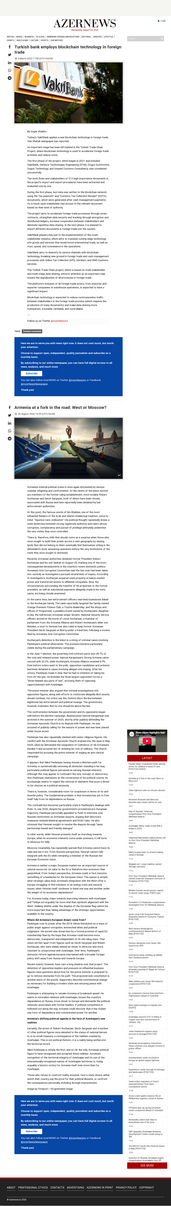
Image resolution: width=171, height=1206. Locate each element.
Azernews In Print (100, 1187)
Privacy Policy (126, 1187)
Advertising (75, 1187)
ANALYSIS (97, 37)
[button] (9, 47)
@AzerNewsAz (59, 320)
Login (163, 21)
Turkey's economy (32, 331)
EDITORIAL (86, 37)
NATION (10, 37)
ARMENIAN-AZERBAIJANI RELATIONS (63, 37)
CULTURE (34, 40)
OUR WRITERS (56, 40)
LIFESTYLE (108, 37)
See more (147, 1165)
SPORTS (44, 40)
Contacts (57, 1187)
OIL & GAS (40, 37)
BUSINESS (29, 37)
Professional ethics (33, 1187)
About (11, 1187)
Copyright (146, 1187)
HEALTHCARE (22, 40)
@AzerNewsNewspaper (34, 384)
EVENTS (10, 40)
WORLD (19, 37)
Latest (147, 758)
